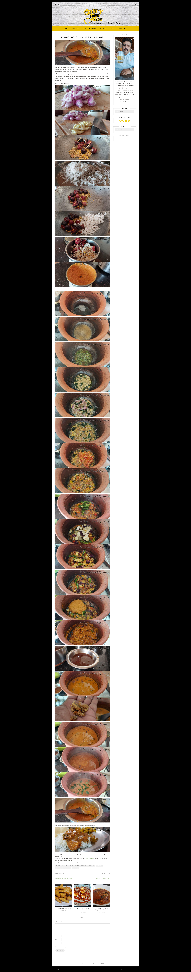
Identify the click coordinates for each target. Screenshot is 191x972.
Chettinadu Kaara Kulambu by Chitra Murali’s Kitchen (89, 73)
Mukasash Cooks (67, 868)
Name (56, 936)
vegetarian (88, 34)
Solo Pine (64, 969)
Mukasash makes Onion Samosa (63, 908)
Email (56, 939)
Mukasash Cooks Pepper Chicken (103, 878)
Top (134, 969)
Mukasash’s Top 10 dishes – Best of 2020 (64, 878)
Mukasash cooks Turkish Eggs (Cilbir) (83, 909)
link (68, 860)
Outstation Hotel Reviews (107, 28)
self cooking (75, 868)
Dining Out (75, 28)
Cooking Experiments (89, 28)
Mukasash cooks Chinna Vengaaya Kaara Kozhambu (101, 909)
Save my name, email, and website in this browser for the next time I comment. (72, 947)
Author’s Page (122, 28)
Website (56, 943)
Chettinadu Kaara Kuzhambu (62, 865)
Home (66, 28)
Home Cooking (92, 865)
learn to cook (59, 868)
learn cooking (100, 865)
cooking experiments (89, 858)
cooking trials (84, 865)
